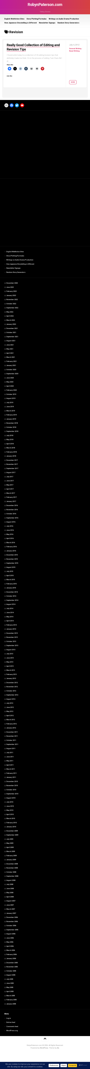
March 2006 (10, 950)
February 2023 (11, 291)
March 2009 (10, 851)
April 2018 (10, 444)
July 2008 (9, 884)
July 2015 (9, 571)
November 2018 (12, 423)
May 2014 (9, 617)
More (73, 82)
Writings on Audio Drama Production (64, 19)
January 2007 (11, 913)
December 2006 (12, 917)
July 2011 (9, 752)
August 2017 (10, 472)
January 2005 (11, 1004)
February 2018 (11, 452)
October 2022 (11, 304)
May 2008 (9, 892)
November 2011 (12, 736)
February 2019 (11, 415)
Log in (8, 1018)
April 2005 (10, 991)
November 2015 (12, 559)
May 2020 (9, 382)
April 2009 (10, 847)
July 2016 (9, 526)
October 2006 (11, 925)
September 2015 (12, 563)
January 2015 (11, 588)
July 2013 (9, 654)
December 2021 (12, 328)
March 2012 (10, 720)
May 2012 (9, 711)
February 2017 (11, 497)
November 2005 (12, 967)
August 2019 (10, 398)
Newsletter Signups (47, 23)
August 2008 (10, 880)
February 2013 (11, 674)
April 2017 (10, 489)
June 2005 (10, 983)
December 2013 (12, 633)
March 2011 (10, 769)
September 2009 (12, 835)
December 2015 (12, 555)
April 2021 (10, 353)
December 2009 (12, 831)
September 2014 (12, 600)
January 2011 (11, 777)
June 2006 (10, 938)
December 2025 (12, 283)
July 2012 (9, 703)
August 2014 (10, 604)
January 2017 (11, 501)
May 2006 (9, 942)
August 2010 (10, 798)
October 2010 (11, 790)
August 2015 (10, 567)
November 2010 (12, 785)
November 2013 (12, 637)
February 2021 (11, 361)
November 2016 (12, 510)
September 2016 (12, 518)
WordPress (44, 1048)
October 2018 (11, 427)
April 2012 (10, 715)
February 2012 (11, 724)
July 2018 (9, 435)
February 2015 (11, 584)
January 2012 (11, 728)
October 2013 (11, 641)
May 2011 (9, 761)
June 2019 (10, 406)
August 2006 (10, 934)
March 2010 (10, 818)
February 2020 (11, 390)
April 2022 (10, 316)
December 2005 (12, 963)
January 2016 (11, 551)
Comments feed (12, 1026)
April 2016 (10, 538)
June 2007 (10, 905)
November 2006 (12, 921)
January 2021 (11, 365)
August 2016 (10, 522)
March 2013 (10, 670)
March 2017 (10, 493)
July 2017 (9, 477)
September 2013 (12, 645)
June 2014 (10, 612)
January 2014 (11, 629)
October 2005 (11, 971)
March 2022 (10, 320)
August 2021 (10, 341)
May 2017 (9, 485)
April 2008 (10, 897)
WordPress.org (12, 1030)
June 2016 (10, 530)
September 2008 (12, 876)
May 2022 (9, 312)
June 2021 (10, 345)
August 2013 (10, 650)
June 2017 (10, 481)
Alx (58, 1048)
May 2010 (9, 810)
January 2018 (11, 456)
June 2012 (10, 707)
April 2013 (10, 666)
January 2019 (11, 419)
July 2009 (9, 839)
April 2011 (10, 765)
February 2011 (11, 773)
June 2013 (10, 658)
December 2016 (12, 505)
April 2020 (10, 386)
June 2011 (10, 757)
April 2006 (10, 946)
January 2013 (11, 678)
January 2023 (11, 295)
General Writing (75, 49)
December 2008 (12, 864)
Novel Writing (74, 51)
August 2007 (10, 901)
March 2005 (10, 996)
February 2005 (11, 1000)
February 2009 (11, 855)
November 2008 (12, 868)
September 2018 (12, 431)
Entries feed (10, 1022)
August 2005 (10, 975)
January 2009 (11, 860)
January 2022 (11, 324)
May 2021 (9, 349)
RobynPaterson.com (45, 4)
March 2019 (10, 411)
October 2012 (11, 691)
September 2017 (12, 468)
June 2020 (10, 378)
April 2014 (10, 621)
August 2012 (10, 699)
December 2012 (12, 682)
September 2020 (12, 374)
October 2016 (11, 514)
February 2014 (11, 625)
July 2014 (9, 608)
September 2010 (12, 794)
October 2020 (11, 369)
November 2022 (12, 299)
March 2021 (10, 357)
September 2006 (12, 930)
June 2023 (10, 287)
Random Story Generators (68, 23)
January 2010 (11, 827)
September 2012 (12, 695)
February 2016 (11, 547)
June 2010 (10, 806)
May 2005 (9, 987)
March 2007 (10, 909)
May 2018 (9, 439)
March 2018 (10, 448)
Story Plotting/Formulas (37, 19)
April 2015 (10, 575)
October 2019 (11, 394)
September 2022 (12, 308)
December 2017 (12, 460)
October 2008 (11, 872)
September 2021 (12, 337)
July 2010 (9, 802)
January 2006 (11, 958)
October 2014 (11, 596)
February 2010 (11, 823)
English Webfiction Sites (14, 19)
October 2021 (11, 332)
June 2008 (10, 888)
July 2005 (9, 979)
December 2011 (12, 732)
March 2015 (10, 579)
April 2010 (10, 814)
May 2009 (9, 843)
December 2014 (12, 592)
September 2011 (12, 744)
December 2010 (12, 781)
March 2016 (10, 542)
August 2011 (10, 748)
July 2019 (9, 402)
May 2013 (9, 662)
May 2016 (9, 534)
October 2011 (11, 740)
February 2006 (11, 954)
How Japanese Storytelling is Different (20, 23)
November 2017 (12, 464)
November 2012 (12, 687)
